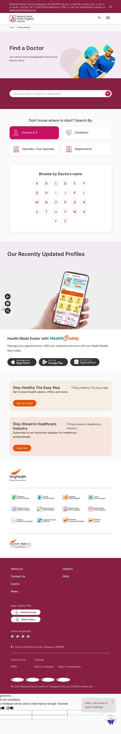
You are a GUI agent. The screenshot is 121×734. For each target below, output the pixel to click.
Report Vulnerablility (69, 666)
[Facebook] (13, 637)
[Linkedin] (29, 637)
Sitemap (39, 659)
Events (15, 583)
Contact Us (18, 576)
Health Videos (28, 619)
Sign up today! (25, 403)
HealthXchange (28, 612)
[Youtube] (18, 637)
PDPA (14, 666)
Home (11, 27)
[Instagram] (24, 637)
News (14, 591)
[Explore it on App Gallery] (84, 362)
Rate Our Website (44, 666)
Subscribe (22, 448)
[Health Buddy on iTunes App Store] (21, 362)
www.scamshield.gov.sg (22, 10)
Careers (68, 568)
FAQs (66, 576)
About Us (17, 568)
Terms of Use (18, 659)
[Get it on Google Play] (53, 362)
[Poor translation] (9, 708)
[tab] (34, 132)
